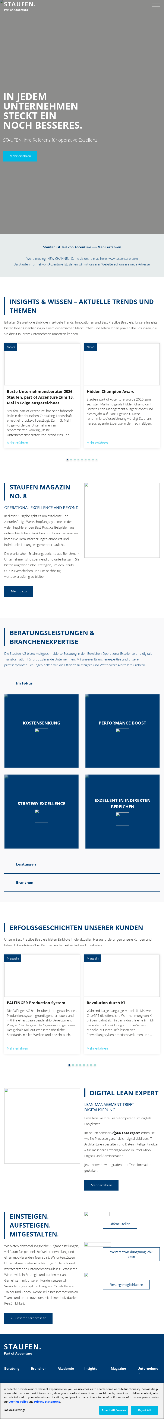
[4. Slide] (75, 459)
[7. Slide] (85, 459)
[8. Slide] (89, 459)
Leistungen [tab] (26, 864)
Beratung (11, 1368)
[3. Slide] (71, 459)
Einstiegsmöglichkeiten (126, 1284)
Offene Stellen (120, 1224)
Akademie (66, 1368)
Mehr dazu (19, 591)
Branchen (39, 1368)
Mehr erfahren (20, 156)
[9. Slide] (93, 459)
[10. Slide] (96, 459)
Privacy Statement (47, 1401)
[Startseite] (19, 6)
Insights (90, 1368)
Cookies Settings (14, 1410)
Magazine (118, 1368)
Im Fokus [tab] (24, 683)
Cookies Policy (18, 1401)
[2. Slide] (67, 459)
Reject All (144, 1410)
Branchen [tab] (24, 882)
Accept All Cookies (114, 1410)
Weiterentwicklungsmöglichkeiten (131, 1254)
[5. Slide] (78, 459)
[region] (82, 1401)
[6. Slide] (82, 459)
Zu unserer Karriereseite (28, 1318)
